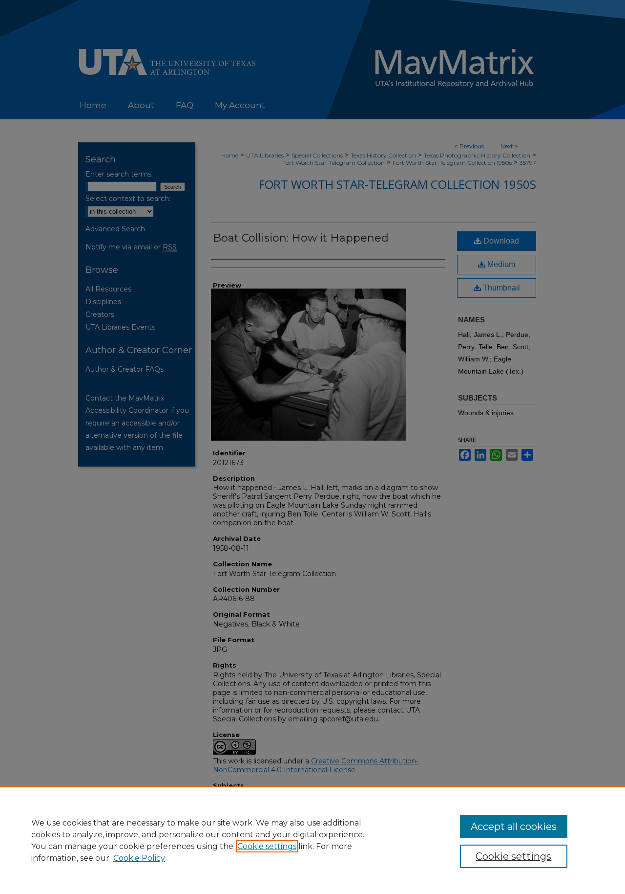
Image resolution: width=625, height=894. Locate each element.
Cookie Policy (139, 858)
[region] (312, 840)
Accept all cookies (514, 826)
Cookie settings (266, 846)
